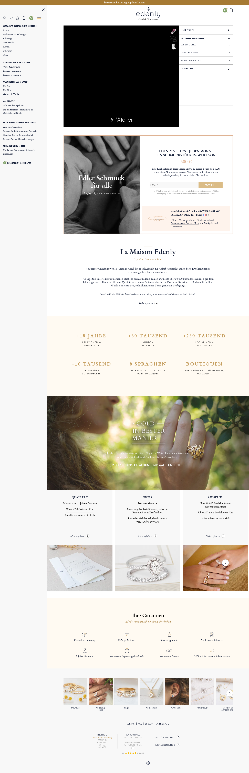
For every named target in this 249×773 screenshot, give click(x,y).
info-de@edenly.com (132, 743)
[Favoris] (13, 18)
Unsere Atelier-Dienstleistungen (18, 139)
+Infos (212, 193)
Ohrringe (8, 38)
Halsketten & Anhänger (14, 34)
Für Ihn (7, 90)
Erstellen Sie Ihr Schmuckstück (18, 135)
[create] (173, 31)
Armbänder (8, 42)
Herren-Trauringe (12, 75)
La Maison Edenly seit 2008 (19, 122)
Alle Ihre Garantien (12, 127)
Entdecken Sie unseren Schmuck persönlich (19, 151)
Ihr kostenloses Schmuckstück (18, 111)
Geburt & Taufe (11, 94)
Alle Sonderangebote (13, 105)
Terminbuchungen (14, 146)
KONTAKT (131, 724)
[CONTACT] (132, 747)
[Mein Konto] (19, 18)
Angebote (9, 101)
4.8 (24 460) (133, 753)
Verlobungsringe (11, 66)
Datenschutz (162, 724)
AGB (140, 724)
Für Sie (6, 86)
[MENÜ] (43, 10)
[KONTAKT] (32, 18)
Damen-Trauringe (12, 70)
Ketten (6, 46)
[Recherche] (6, 18)
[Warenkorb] (26, 18)
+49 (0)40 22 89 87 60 (133, 738)
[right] (225, 562)
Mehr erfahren (146, 304)
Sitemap (149, 724)
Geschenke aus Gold (15, 82)
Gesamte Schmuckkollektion (20, 26)
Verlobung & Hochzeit (16, 62)
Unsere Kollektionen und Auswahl (20, 131)
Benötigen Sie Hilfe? (19, 163)
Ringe (6, 30)
